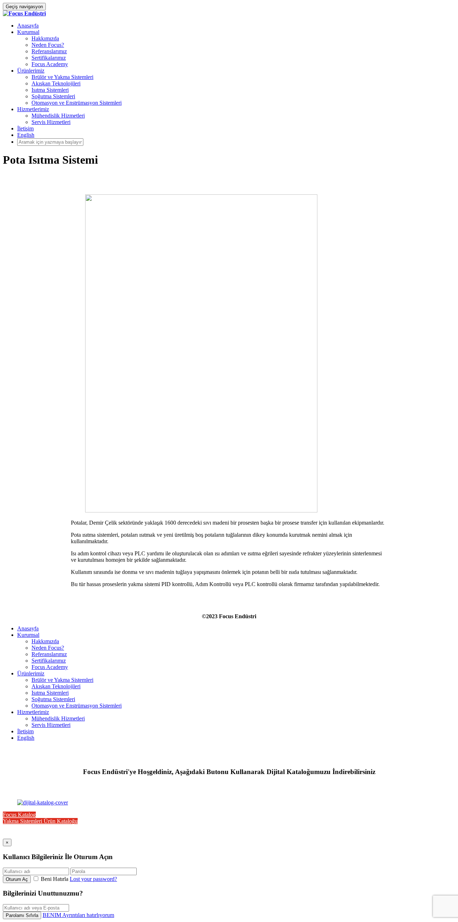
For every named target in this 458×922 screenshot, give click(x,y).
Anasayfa (28, 26)
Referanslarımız (49, 51)
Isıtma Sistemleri (50, 90)
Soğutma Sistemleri (53, 96)
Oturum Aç (17, 879)
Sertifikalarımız (48, 58)
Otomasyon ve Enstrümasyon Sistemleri (76, 103)
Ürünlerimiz (30, 71)
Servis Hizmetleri (50, 122)
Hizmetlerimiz (33, 109)
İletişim (25, 128)
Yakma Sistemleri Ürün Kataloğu (40, 821)
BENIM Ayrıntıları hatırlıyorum (78, 915)
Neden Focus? (47, 45)
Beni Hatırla (54, 879)
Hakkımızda (45, 38)
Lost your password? (93, 879)
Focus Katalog (19, 815)
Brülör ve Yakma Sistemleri (62, 77)
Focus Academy (49, 64)
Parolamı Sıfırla (22, 915)
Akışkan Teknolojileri (56, 83)
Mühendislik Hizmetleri (58, 116)
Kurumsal (28, 32)
